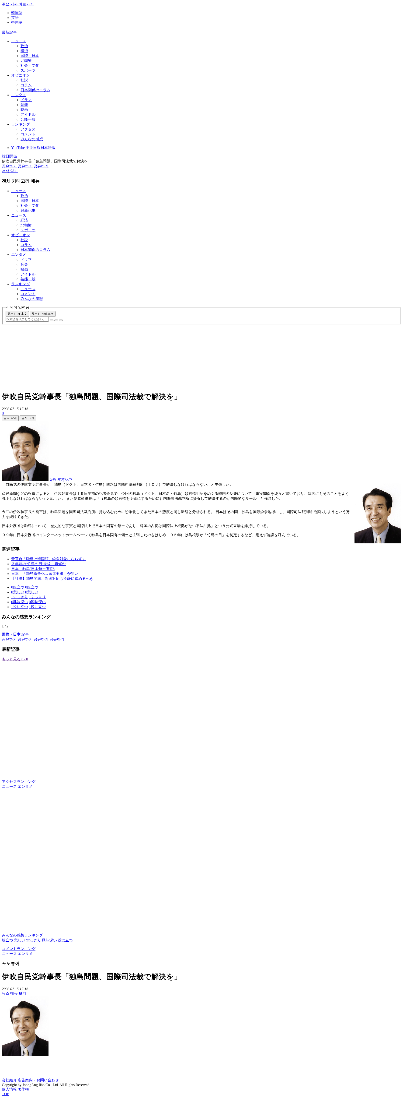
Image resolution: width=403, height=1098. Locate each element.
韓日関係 (9, 156)
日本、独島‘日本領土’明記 (33, 569)
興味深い (49, 940)
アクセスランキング (18, 782)
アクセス (28, 129)
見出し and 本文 (43, 314)
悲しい (19, 940)
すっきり (33, 940)
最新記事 (9, 32)
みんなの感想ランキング (22, 935)
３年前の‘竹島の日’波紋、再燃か (38, 564)
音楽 (24, 105)
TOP (5, 1094)
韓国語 (16, 13)
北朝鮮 (26, 61)
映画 (24, 110)
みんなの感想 (32, 139)
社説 (24, 80)
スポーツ (28, 70)
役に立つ (65, 940)
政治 (24, 46)
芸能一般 (28, 119)
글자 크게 (28, 418)
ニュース (18, 41)
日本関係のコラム (35, 90)
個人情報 (9, 1089)
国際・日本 (30, 56)
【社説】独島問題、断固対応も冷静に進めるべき (52, 579)
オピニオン (20, 75)
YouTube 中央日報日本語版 (33, 148)
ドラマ (26, 100)
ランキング (20, 124)
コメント (28, 134)
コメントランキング (18, 949)
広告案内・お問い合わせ (38, 1080)
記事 (15, 634)
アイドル (28, 114)
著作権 (23, 1089)
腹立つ (7, 940)
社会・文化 (30, 65)
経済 (24, 51)
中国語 (16, 23)
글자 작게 (10, 418)
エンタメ (18, 95)
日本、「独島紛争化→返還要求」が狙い (44, 574)
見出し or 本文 (17, 314)
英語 (15, 18)
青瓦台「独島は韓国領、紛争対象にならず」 (48, 559)
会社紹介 (9, 1080)
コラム (26, 85)
